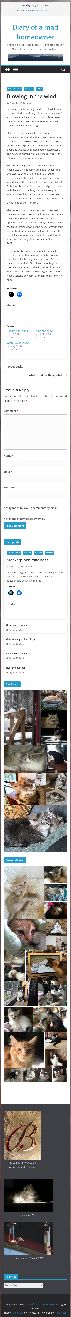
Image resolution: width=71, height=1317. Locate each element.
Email (8, 471)
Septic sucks (15, 366)
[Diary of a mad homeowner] (8, 69)
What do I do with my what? (46, 375)
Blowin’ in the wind (17, 330)
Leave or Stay (14, 553)
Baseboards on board (18, 625)
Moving (27, 553)
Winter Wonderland (18, 342)
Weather (29, 89)
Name (8, 455)
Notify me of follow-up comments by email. (31, 508)
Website (9, 487)
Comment (11, 410)
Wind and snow (44, 330)
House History (14, 89)
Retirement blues (15, 667)
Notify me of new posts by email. (24, 519)
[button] (22, 717)
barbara (35, 103)
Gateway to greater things (20, 639)
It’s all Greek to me (16, 653)
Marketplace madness (37, 10)
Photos (38, 553)
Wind (39, 89)
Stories (49, 553)
